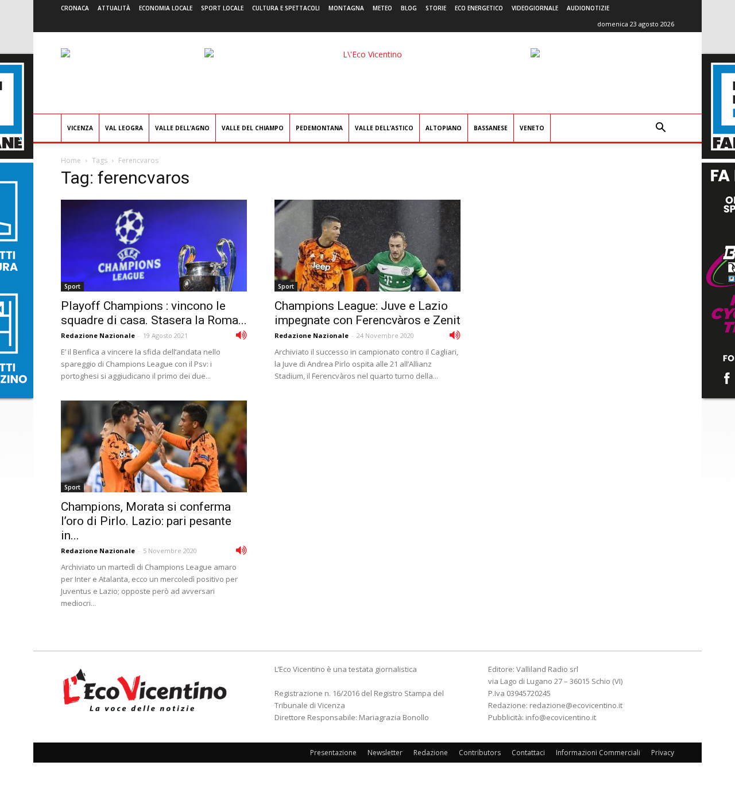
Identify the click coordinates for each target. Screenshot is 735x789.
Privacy (662, 752)
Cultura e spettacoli (286, 8)
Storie (435, 8)
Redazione (430, 752)
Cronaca (75, 8)
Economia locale (165, 8)
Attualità (114, 8)
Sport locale (222, 8)
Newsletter (385, 752)
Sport (72, 286)
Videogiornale (535, 8)
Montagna (346, 8)
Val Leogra (124, 128)
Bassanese (491, 128)
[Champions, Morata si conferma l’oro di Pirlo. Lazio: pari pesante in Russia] (154, 446)
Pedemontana (319, 128)
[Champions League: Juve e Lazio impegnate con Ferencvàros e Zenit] (367, 245)
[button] (660, 128)
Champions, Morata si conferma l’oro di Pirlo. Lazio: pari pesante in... (146, 521)
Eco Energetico (479, 8)
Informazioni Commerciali (598, 752)
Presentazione (333, 752)
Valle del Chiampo (253, 128)
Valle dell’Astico (384, 128)
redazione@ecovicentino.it (575, 705)
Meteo (382, 8)
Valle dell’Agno (182, 128)
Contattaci (528, 752)
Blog (409, 8)
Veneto (532, 128)
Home (71, 160)
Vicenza (80, 128)
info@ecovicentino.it (560, 717)
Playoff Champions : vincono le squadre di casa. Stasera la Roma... (154, 313)
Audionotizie (588, 8)
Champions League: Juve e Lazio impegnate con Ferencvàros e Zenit (367, 313)
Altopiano (443, 128)
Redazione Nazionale (98, 335)
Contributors (480, 752)
